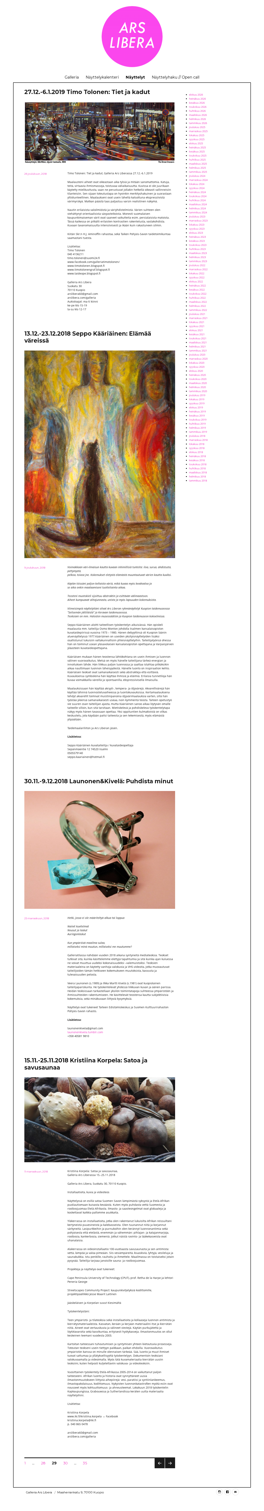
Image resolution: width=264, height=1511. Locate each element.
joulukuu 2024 (197, 176)
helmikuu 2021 (197, 346)
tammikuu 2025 (198, 172)
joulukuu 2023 (197, 216)
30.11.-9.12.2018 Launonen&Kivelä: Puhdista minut (98, 781)
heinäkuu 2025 (197, 147)
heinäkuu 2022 (197, 285)
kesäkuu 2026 (197, 102)
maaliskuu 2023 (198, 253)
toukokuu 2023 (197, 245)
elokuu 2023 (196, 232)
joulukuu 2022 (197, 265)
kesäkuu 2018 (197, 460)
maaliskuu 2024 (198, 204)
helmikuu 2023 (197, 257)
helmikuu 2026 (197, 119)
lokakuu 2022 (196, 273)
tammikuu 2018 (198, 480)
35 (86, 1463)
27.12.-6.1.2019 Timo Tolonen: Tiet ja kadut (87, 92)
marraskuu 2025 (198, 131)
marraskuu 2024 (198, 180)
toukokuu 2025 (197, 155)
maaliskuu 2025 (198, 163)
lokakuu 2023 (196, 224)
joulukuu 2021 (197, 314)
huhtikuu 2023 (197, 249)
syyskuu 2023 (196, 228)
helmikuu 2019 (197, 427)
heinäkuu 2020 (197, 375)
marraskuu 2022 (198, 269)
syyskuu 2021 (196, 326)
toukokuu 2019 (197, 419)
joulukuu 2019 (197, 395)
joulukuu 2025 (197, 127)
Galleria (72, 77)
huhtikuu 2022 (197, 297)
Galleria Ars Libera (39, 1492)
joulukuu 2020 (197, 354)
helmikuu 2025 (197, 167)
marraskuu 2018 (198, 440)
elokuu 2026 (196, 94)
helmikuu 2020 (197, 387)
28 (44, 1463)
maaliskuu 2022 (198, 302)
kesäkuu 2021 (197, 334)
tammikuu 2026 (198, 123)
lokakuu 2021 (196, 322)
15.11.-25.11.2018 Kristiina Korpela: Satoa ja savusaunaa (85, 1064)
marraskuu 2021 (198, 318)
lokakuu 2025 (196, 135)
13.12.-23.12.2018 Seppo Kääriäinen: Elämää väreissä (87, 337)
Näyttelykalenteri (102, 77)
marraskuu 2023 (198, 220)
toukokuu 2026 (197, 107)
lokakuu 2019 (196, 399)
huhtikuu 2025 (197, 159)
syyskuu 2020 (196, 367)
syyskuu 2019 (196, 403)
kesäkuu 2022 (197, 289)
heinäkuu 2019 (197, 411)
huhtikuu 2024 (197, 200)
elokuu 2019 (196, 407)
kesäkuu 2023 (197, 241)
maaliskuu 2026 (198, 115)
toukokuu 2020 (197, 379)
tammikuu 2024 (198, 212)
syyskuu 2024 (196, 188)
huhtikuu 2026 (197, 111)
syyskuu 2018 (196, 448)
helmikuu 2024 (197, 208)
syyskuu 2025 (196, 139)
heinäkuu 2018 (197, 456)
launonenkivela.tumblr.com (85, 1032)
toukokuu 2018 (197, 464)
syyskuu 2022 (196, 277)
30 (67, 1463)
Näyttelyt (135, 77)
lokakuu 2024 (196, 184)
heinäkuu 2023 (197, 237)
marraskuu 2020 (198, 358)
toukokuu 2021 (197, 338)
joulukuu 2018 (197, 436)
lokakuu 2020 (196, 362)
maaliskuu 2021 (198, 342)
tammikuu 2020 (198, 391)
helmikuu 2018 (197, 476)
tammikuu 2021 (198, 350)
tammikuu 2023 (198, 261)
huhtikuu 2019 (197, 423)
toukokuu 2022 (197, 293)
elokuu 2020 (196, 371)
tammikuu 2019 (198, 432)
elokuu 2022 (196, 281)
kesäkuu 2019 (197, 415)
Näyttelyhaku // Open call (175, 77)
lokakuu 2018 (196, 444)
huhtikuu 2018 (197, 468)
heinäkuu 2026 (197, 98)
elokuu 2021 (196, 330)
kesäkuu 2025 (197, 151)
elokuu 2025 (196, 143)
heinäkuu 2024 (197, 192)
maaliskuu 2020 (198, 383)
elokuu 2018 (196, 452)
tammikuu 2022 (198, 310)
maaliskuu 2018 (198, 472)
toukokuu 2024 (197, 196)
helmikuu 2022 (197, 306)
